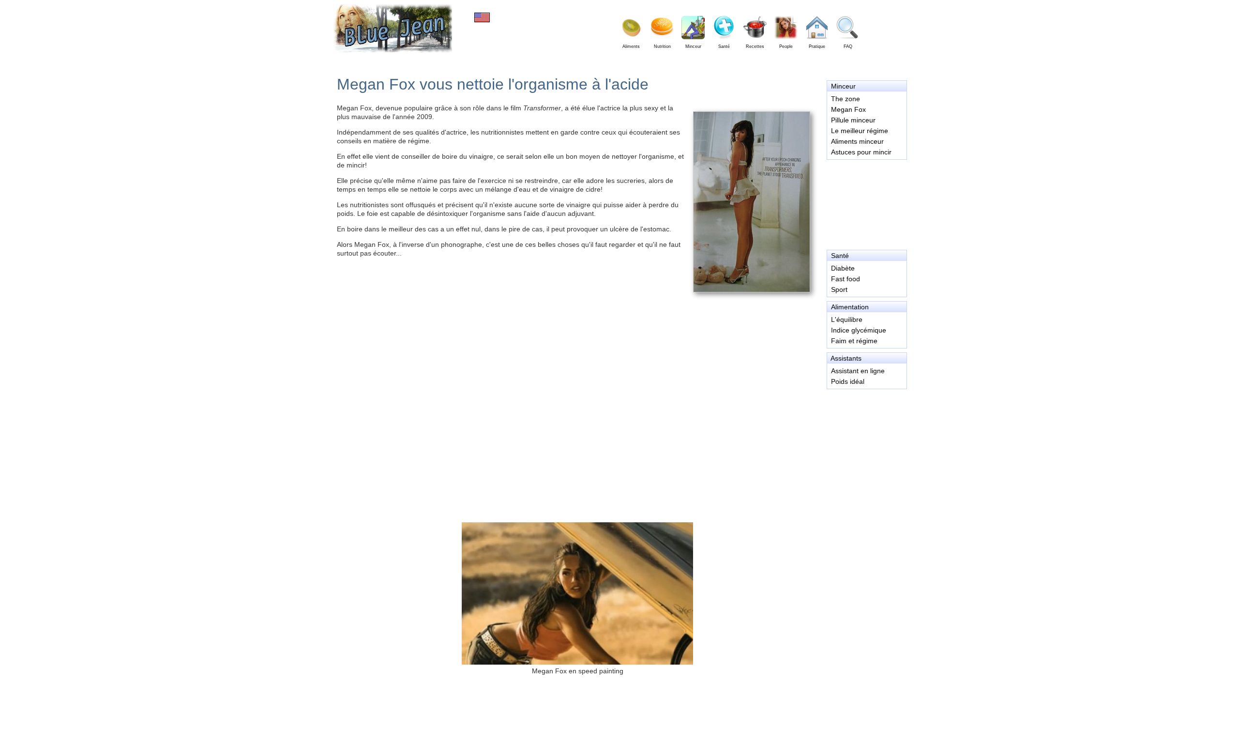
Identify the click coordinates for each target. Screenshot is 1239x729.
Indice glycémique (858, 330)
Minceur (843, 86)
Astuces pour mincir (861, 152)
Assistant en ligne (858, 371)
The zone (845, 99)
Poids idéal (847, 381)
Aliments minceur (857, 141)
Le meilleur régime (859, 131)
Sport (839, 289)
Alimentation (850, 307)
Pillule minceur (853, 120)
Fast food (845, 279)
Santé (840, 255)
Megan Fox (848, 109)
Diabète (843, 268)
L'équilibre (846, 319)
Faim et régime (854, 341)
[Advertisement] (866, 203)
